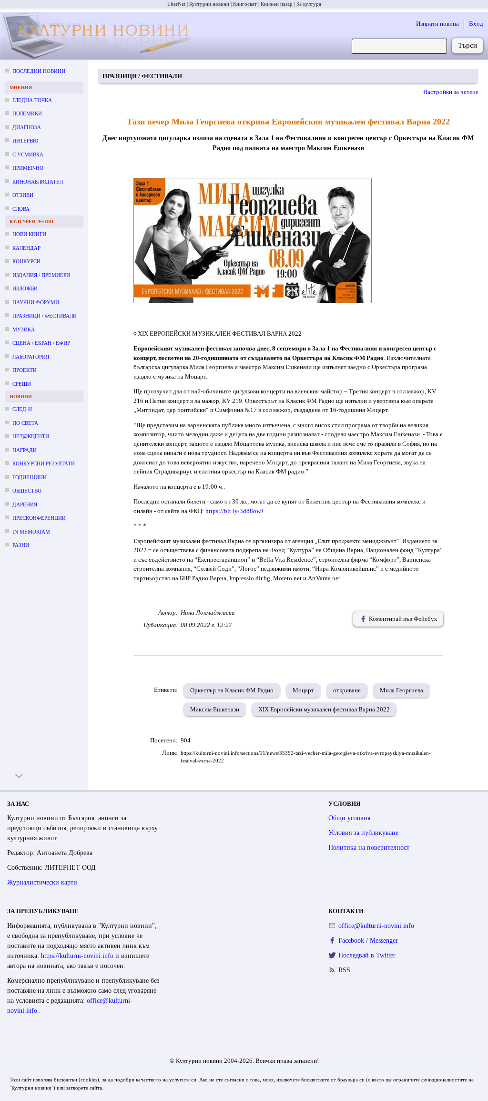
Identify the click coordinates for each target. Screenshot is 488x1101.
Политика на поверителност (368, 847)
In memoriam (31, 532)
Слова (21, 209)
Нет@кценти (30, 436)
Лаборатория (30, 357)
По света (25, 423)
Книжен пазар (277, 4)
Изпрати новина (437, 23)
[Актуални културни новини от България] (98, 36)
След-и (22, 409)
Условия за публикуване (363, 832)
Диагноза (26, 127)
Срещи (21, 384)
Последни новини (38, 71)
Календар (26, 248)
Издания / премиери (41, 275)
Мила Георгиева (401, 690)
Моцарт (303, 690)
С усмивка (27, 154)
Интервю (25, 141)
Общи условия (349, 818)
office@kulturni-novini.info (376, 925)
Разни (20, 545)
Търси (467, 45)
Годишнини (29, 477)
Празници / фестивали (44, 316)
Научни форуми (35, 302)
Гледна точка (32, 100)
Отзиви (22, 195)
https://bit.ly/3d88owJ (234, 510)
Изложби (25, 288)
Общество (26, 491)
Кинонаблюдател (37, 182)
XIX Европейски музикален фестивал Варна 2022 (324, 709)
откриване (347, 690)
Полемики (27, 113)
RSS (344, 970)
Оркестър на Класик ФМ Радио (232, 690)
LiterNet (176, 4)
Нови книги (29, 234)
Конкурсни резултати (43, 463)
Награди (24, 450)
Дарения (24, 504)
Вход (476, 23)
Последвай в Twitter (367, 955)
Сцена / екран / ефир (41, 343)
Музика (23, 329)
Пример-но (27, 168)
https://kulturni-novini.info (78, 955)
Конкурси (26, 261)
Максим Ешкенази (214, 709)
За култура (308, 4)
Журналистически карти (42, 882)
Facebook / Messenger (368, 940)
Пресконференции (39, 518)
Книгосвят (245, 4)
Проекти (24, 370)
